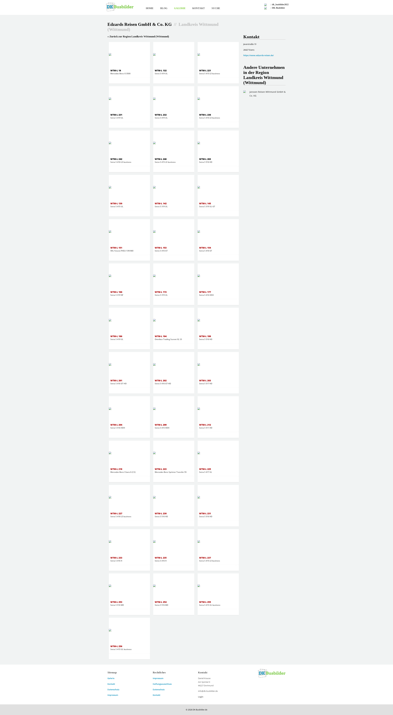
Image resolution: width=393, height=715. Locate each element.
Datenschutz (113, 689)
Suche (216, 8)
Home (150, 8)
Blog (163, 8)
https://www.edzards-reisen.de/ (258, 55)
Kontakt (198, 8)
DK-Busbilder (277, 8)
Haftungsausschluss (162, 684)
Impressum (112, 695)
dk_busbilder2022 (279, 4)
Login (200, 696)
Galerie (180, 8)
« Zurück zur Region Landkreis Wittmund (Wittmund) (138, 36)
